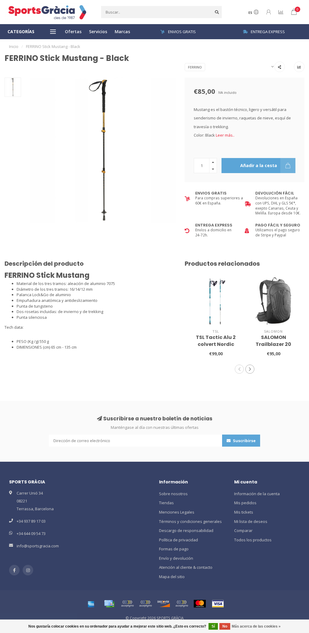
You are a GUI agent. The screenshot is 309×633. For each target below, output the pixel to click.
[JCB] (181, 603)
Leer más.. (225, 135)
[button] (239, 369)
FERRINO (195, 67)
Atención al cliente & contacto (185, 567)
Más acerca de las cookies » (256, 626)
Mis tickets (243, 512)
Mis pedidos (245, 502)
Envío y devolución (176, 558)
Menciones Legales (176, 512)
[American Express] (91, 603)
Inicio (13, 46)
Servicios (98, 31)
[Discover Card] (163, 603)
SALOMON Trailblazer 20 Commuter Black (273, 344)
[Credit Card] (109, 603)
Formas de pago (174, 549)
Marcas (122, 31)
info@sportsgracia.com (38, 546)
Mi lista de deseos (250, 521)
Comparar (243, 530)
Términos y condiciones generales (190, 521)
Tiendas (166, 502)
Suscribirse (244, 440)
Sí (213, 626)
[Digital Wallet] (127, 603)
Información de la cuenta (257, 493)
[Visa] (217, 603)
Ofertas (73, 31)
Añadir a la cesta (258, 165)
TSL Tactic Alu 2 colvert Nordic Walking (216, 344)
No (224, 626)
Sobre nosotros (173, 493)
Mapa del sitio (172, 576)
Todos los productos (253, 540)
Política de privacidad (178, 540)
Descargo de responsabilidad (186, 530)
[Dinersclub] (145, 603)
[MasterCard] (199, 603)
